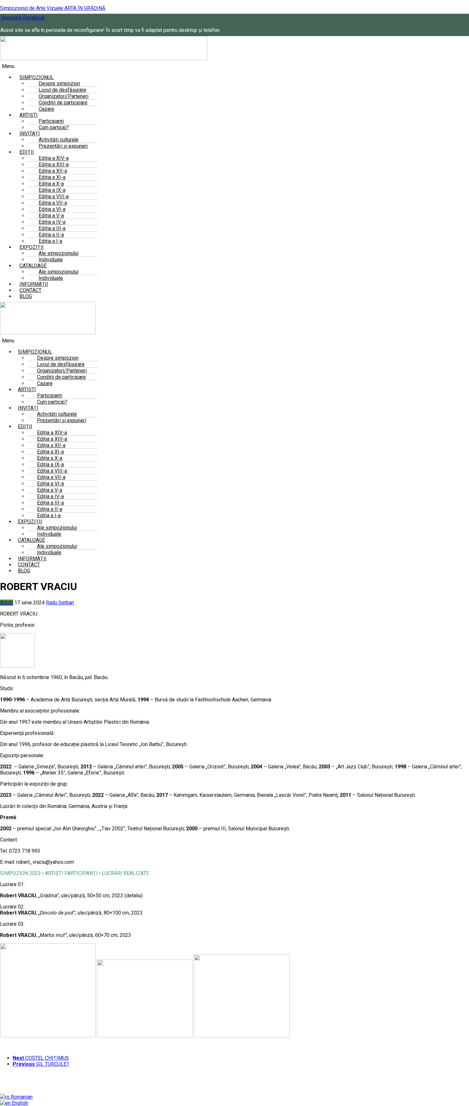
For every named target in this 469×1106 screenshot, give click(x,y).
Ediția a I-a (49, 515)
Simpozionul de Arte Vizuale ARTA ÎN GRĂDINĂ (52, 8)
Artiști (6, 603)
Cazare (46, 109)
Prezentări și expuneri (63, 146)
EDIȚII (26, 152)
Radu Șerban (60, 603)
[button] (155, 66)
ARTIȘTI (27, 389)
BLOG (25, 296)
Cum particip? (54, 127)
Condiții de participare (63, 103)
